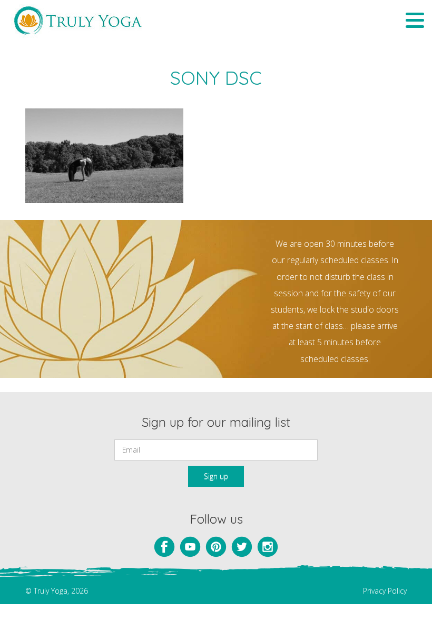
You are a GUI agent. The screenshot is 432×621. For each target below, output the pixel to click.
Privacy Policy (385, 591)
